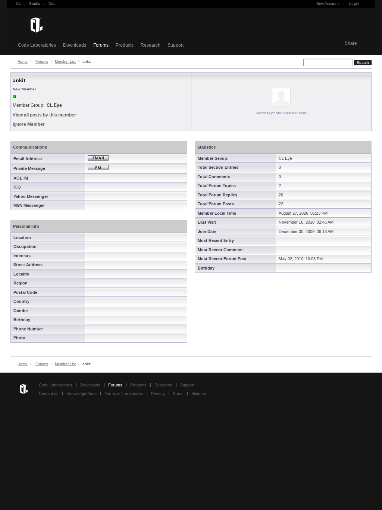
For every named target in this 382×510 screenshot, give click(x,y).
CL (18, 3)
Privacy (158, 393)
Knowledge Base (81, 393)
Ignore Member (29, 124)
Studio (34, 3)
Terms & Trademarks (123, 393)
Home (23, 61)
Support (175, 45)
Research (150, 45)
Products (125, 45)
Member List (65, 61)
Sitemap (198, 393)
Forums (101, 45)
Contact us (49, 393)
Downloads (74, 45)
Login (354, 3)
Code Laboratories (37, 45)
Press (178, 393)
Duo (52, 3)
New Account (327, 3)
